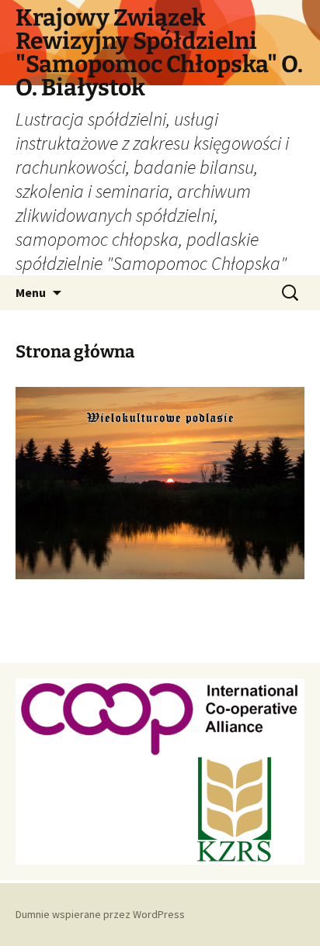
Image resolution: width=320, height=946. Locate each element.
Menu (31, 292)
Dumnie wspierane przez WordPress (100, 914)
